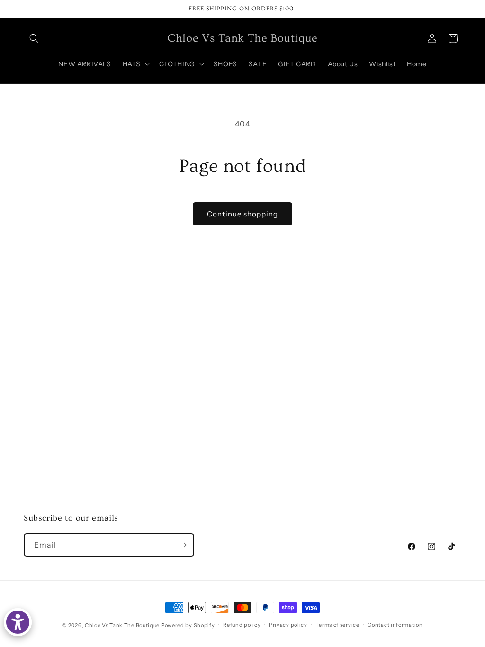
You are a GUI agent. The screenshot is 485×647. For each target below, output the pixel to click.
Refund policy (241, 624)
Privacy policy (288, 624)
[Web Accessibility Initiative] (18, 622)
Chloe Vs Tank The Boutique (122, 625)
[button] (34, 38)
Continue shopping (242, 213)
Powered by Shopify (188, 625)
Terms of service (337, 624)
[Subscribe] (182, 545)
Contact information (395, 624)
